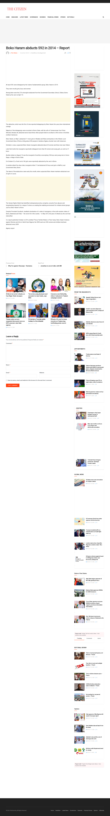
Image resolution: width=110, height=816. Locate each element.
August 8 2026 (90, 372)
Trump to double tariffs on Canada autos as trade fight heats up (93, 531)
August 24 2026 (55, 300)
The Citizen (14, 53)
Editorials (70, 17)
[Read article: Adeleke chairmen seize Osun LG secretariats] (79, 325)
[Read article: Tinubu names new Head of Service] (79, 357)
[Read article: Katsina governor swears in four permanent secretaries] (79, 394)
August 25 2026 (11, 298)
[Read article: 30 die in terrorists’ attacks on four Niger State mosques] (16, 285)
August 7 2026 (90, 384)
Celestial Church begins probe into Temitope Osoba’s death (94, 461)
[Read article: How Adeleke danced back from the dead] (79, 728)
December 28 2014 (24, 53)
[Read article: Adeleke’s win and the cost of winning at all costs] (79, 740)
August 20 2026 (92, 429)
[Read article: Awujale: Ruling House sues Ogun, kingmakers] (79, 300)
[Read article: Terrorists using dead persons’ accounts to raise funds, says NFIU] (38, 285)
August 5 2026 (90, 752)
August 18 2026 (90, 325)
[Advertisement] (55, 31)
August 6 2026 (90, 395)
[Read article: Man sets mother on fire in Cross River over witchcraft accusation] (81, 426)
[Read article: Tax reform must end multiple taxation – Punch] (79, 666)
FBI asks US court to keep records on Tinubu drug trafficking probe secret (59, 321)
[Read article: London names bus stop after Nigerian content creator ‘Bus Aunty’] (79, 546)
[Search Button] (103, 17)
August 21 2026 (11, 327)
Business (43, 17)
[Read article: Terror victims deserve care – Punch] (79, 676)
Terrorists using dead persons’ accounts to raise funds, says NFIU (38, 296)
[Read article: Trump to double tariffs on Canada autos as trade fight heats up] (79, 533)
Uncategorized (41, 53)
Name (8, 365)
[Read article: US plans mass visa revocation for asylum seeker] (79, 482)
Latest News (24, 17)
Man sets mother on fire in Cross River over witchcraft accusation (95, 425)
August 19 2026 (90, 358)
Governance (34, 17)
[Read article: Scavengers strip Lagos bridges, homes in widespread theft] (81, 415)
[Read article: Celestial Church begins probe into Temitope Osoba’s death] (81, 463)
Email (8, 372)
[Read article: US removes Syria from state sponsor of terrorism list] (79, 521)
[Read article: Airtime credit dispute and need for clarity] (79, 751)
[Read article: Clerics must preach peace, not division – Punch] (79, 655)
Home (8, 17)
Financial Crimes (53, 17)
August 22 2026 (90, 548)
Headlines (14, 17)
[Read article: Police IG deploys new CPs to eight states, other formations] (79, 383)
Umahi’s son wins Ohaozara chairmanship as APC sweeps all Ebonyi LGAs (95, 310)
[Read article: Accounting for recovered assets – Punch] (79, 697)
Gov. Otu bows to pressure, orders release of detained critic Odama (95, 618)
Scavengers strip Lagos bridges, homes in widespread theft (94, 414)
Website (42, 372)
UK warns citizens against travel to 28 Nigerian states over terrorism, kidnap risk (94, 558)
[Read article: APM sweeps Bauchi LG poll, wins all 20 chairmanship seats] (79, 336)
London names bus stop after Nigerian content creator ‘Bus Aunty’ (94, 544)
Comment (9, 343)
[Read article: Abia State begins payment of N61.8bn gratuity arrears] (79, 581)
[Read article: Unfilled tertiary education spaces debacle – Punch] (79, 687)
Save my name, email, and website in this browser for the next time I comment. (30, 380)
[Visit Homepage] (17, 9)
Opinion (62, 17)
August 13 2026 (92, 465)
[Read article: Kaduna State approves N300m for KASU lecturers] (79, 593)
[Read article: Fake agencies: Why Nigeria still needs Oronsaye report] (79, 717)
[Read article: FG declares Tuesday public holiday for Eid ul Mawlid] (38, 310)
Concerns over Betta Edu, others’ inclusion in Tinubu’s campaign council (59, 296)
